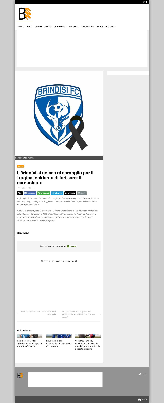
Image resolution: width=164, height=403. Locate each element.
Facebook (31, 193)
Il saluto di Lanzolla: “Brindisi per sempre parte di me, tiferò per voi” (29, 343)
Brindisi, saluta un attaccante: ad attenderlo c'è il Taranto (58, 343)
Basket (48, 26)
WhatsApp (44, 193)
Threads (71, 193)
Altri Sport (60, 26)
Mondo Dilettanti (106, 26)
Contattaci (88, 26)
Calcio (38, 26)
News (29, 26)
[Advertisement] (82, 49)
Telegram (58, 193)
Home (20, 26)
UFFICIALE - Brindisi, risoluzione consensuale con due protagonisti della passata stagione (87, 345)
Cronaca (74, 26)
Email (83, 193)
